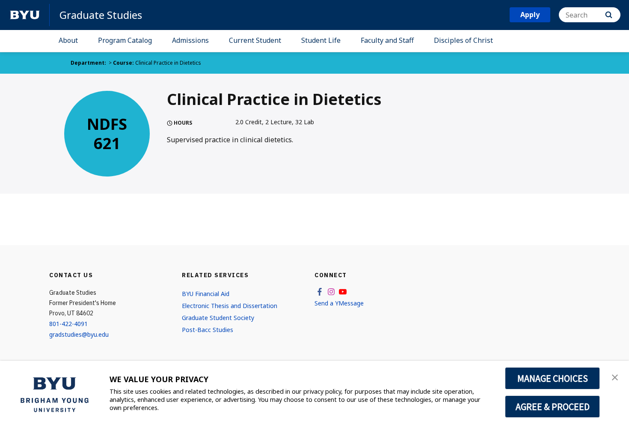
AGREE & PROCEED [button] (553, 407)
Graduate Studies (100, 15)
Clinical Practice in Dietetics (168, 62)
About (68, 40)
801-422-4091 (68, 324)
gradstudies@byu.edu (79, 334)
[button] (614, 376)
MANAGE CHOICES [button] (552, 378)
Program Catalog (125, 40)
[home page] (25, 15)
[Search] (608, 14)
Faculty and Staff (387, 40)
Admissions (190, 40)
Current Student (255, 40)
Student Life (321, 40)
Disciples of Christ (463, 40)
